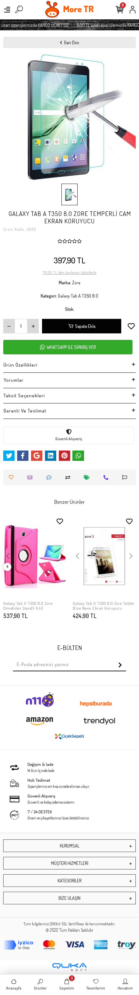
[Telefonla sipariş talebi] (107, 477)
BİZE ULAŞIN (69, 898)
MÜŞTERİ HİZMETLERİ (69, 863)
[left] (7, 567)
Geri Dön (71, 42)
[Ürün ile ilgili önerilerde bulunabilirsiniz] (126, 477)
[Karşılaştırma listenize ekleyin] (69, 477)
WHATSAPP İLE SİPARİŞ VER (71, 347)
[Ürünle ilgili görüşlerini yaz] (50, 477)
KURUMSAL (70, 845)
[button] (8, 556)
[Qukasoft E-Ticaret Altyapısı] (69, 967)
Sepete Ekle (85, 326)
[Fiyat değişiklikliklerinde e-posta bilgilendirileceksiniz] (88, 477)
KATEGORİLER (69, 880)
